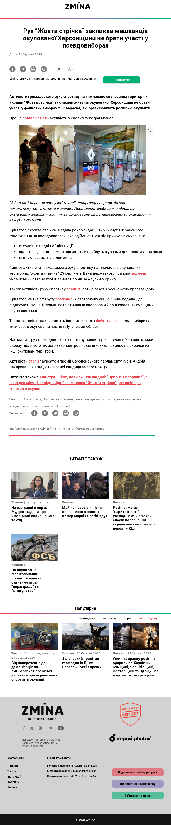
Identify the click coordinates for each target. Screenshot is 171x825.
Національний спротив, (59, 399)
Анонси (12, 787)
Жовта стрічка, (32, 399)
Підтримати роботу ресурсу (137, 772)
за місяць (109, 618)
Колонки (13, 782)
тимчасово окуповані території (50, 406)
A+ (60, 69)
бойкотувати (107, 320)
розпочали (64, 298)
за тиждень (87, 618)
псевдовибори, (18, 406)
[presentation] (17, 634)
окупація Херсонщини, (127, 399)
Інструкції (14, 776)
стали (33, 361)
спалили (74, 288)
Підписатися (121, 80)
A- (70, 69)
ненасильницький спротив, (93, 399)
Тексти (12, 771)
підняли (139, 273)
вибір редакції (148, 618)
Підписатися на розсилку (138, 784)
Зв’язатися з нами (138, 795)
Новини (12, 766)
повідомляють (36, 118)
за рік (127, 618)
